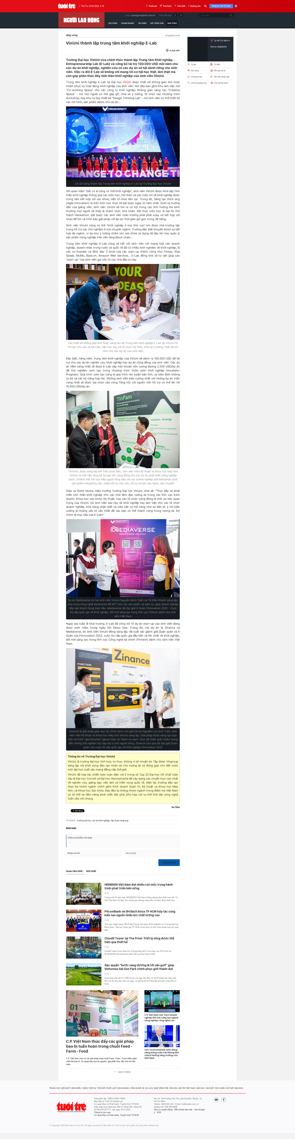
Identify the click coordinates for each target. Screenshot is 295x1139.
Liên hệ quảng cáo (199, 83)
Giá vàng (195, 70)
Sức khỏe (220, 1088)
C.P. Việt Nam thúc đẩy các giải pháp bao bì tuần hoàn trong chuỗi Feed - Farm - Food (100, 1046)
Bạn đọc (239, 1088)
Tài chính (142, 23)
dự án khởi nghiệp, (101, 820)
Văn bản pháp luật (221, 77)
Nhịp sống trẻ (161, 1088)
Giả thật (230, 1088)
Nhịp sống (172, 23)
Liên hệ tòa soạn (221, 83)
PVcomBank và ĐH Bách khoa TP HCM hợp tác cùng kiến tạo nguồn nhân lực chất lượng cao (139, 913)
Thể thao (190, 1088)
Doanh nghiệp (127, 23)
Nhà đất (210, 1088)
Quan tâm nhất (74, 871)
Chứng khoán (196, 77)
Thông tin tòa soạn (102, 1112)
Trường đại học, (84, 820)
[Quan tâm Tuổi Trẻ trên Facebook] (223, 1100)
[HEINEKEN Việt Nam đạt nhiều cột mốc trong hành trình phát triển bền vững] (83, 894)
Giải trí (181, 1088)
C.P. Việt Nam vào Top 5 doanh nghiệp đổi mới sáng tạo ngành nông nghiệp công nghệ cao (161, 1018)
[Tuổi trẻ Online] (71, 1106)
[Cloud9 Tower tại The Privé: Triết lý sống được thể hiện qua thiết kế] (83, 947)
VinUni (127, 82)
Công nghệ (135, 1088)
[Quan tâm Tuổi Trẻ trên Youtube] (216, 1100)
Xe (143, 1088)
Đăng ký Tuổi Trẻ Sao (221, 6)
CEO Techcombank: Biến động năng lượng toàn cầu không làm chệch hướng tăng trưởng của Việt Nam (161, 1053)
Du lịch (149, 1088)
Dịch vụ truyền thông (163, 1109)
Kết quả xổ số (219, 70)
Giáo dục (200, 1088)
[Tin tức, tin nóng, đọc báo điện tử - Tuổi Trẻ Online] (67, 6)
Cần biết (181, 6)
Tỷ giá (193, 64)
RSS (159, 1112)
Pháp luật (111, 1088)
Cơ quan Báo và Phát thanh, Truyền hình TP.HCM (116, 1115)
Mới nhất (91, 871)
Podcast (153, 6)
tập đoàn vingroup (119, 820)
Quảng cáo (195, 6)
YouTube (167, 6)
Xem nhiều (76, 1088)
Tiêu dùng (112, 23)
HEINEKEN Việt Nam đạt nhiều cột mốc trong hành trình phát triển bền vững (138, 886)
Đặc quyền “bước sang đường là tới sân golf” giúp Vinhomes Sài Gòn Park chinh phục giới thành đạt (139, 967)
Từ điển (217, 64)
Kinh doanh (123, 1088)
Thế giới (101, 1088)
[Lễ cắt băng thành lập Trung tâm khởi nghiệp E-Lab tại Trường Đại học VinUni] (123, 143)
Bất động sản (157, 23)
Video (85, 1088)
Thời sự (92, 1088)
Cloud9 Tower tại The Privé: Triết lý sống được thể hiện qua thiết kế (139, 940)
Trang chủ (54, 1088)
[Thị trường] (81, 20)
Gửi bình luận (169, 862)
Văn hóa (173, 1088)
